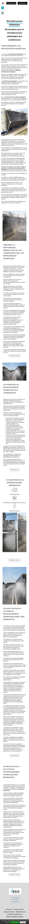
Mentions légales (20, 911)
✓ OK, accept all (14, 922)
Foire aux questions (9, 911)
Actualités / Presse (18, 909)
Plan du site (9, 909)
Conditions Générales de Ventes (14, 916)
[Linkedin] (2, 7)
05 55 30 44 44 (16, 901)
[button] (26, 12)
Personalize (23, 922)
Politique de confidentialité (14, 914)
